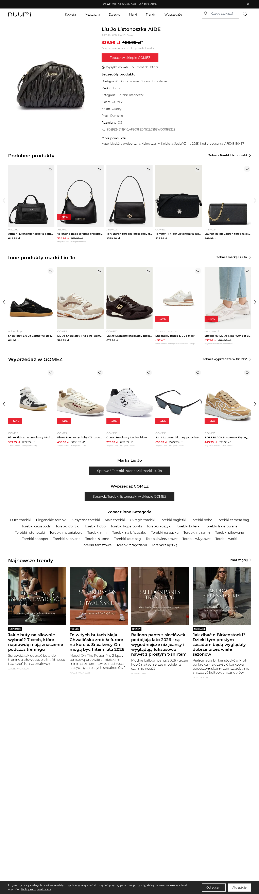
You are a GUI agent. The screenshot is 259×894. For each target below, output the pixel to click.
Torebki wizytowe (197, 539)
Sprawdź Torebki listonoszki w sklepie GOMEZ (129, 496)
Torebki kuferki (188, 526)
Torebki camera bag (233, 520)
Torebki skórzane (67, 539)
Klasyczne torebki (85, 520)
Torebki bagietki (173, 520)
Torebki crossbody (36, 526)
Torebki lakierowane (221, 526)
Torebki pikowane (229, 532)
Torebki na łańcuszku (129, 532)
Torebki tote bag (127, 539)
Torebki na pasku (165, 532)
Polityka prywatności (36, 889)
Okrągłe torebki (142, 520)
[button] (126, 4)
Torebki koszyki (159, 526)
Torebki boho (201, 520)
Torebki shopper (35, 539)
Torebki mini (97, 532)
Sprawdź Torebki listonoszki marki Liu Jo (129, 471)
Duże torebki (20, 520)
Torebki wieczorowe (162, 539)
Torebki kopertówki (126, 526)
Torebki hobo (95, 526)
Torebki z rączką (164, 545)
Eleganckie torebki (51, 520)
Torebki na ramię (197, 532)
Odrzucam (213, 887)
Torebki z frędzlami (132, 545)
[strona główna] (26, 14)
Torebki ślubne (97, 539)
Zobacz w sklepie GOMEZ (130, 58)
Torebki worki (226, 539)
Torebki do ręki (68, 526)
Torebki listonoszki (30, 532)
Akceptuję (239, 887)
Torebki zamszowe (97, 545)
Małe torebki (115, 520)
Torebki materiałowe (66, 532)
